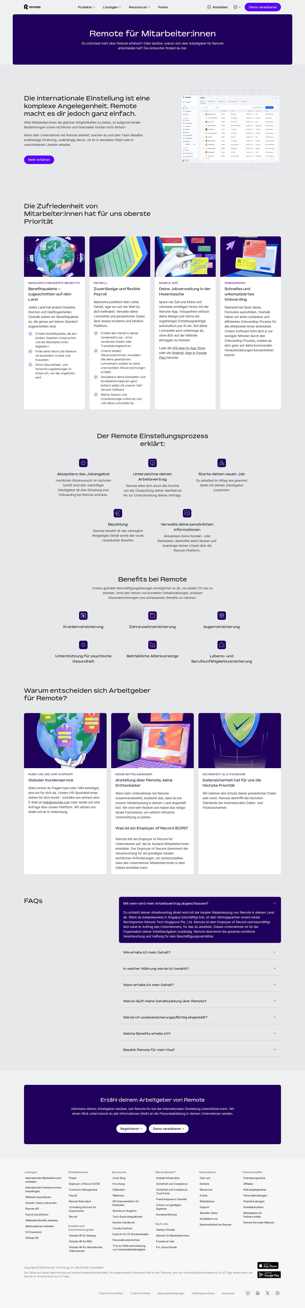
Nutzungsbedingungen (171, 1293)
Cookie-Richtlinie (140, 1293)
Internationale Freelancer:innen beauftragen (43, 1189)
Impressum (228, 1293)
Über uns (205, 1177)
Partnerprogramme (254, 1177)
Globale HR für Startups (82, 1235)
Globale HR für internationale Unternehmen (85, 1249)
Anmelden (220, 7)
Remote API (32, 1208)
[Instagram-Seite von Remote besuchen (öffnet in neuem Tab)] (277, 1293)
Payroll (73, 1195)
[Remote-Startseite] (32, 7)
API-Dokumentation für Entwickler (126, 1203)
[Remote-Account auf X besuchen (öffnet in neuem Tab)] (267, 1293)
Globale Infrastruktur (168, 1177)
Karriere (204, 1183)
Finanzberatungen (254, 1201)
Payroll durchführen (36, 1214)
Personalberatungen (255, 1195)
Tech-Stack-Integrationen (127, 1216)
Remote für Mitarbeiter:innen (172, 1235)
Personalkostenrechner (126, 1239)
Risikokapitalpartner (254, 1189)
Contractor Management (83, 1189)
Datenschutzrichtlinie (111, 1293)
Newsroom (206, 1189)
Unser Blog (119, 1177)
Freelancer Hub (165, 1241)
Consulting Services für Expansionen (82, 1209)
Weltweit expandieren (38, 1197)
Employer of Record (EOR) (84, 1183)
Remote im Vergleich (125, 1210)
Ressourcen (138, 7)
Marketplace (207, 1201)
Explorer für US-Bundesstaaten (131, 1234)
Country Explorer (122, 1228)
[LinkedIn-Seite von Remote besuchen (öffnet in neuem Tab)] (257, 1293)
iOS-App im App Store (189, 348)
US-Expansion (33, 1231)
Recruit (73, 1216)
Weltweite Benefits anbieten (41, 1220)
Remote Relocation (80, 1201)
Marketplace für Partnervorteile (252, 1214)
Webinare (118, 1195)
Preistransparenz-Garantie (171, 1199)
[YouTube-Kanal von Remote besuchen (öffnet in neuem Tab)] (247, 1293)
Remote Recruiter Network (258, 1222)
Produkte (85, 7)
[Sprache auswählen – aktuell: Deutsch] (237, 7)
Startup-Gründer (165, 1229)
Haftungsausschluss (203, 1293)
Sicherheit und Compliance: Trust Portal (172, 1191)
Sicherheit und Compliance (171, 1183)
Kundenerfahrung (166, 1214)
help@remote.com (56, 802)
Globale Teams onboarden (41, 1202)
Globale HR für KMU (80, 1241)
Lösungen (110, 7)
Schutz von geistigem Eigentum (168, 1206)
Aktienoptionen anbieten (39, 1226)
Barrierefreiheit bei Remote (215, 1224)
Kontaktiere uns (209, 1218)
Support (204, 1207)
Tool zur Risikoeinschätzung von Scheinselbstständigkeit (129, 1247)
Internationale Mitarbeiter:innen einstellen (43, 1179)
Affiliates (248, 1183)
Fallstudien (119, 1189)
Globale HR (31, 1237)
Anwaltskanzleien (253, 1207)
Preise (163, 7)
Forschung (119, 1183)
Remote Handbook (124, 1222)
